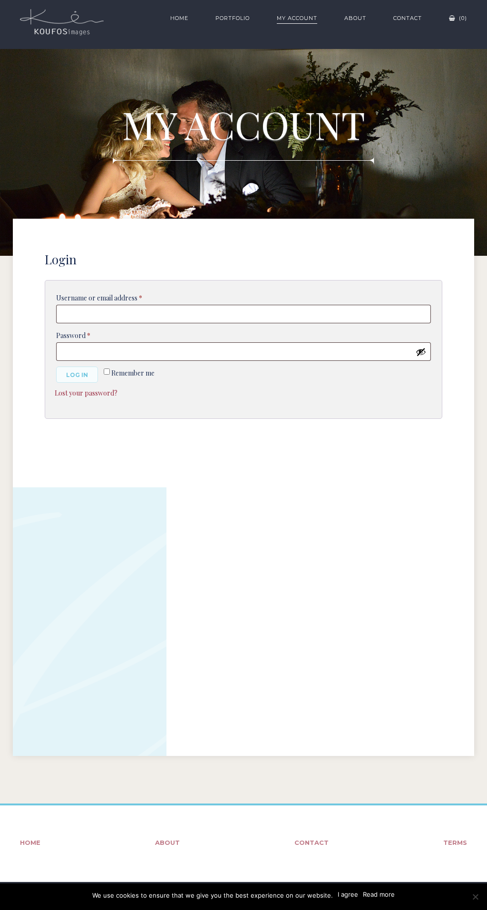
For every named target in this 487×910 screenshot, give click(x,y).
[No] (475, 896)
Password (86, 335)
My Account (297, 18)
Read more (379, 894)
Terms (455, 842)
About (355, 18)
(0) (462, 18)
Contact (407, 18)
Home (179, 18)
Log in (77, 374)
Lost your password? (86, 392)
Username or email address (112, 297)
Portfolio (232, 18)
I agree (348, 894)
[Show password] (421, 352)
